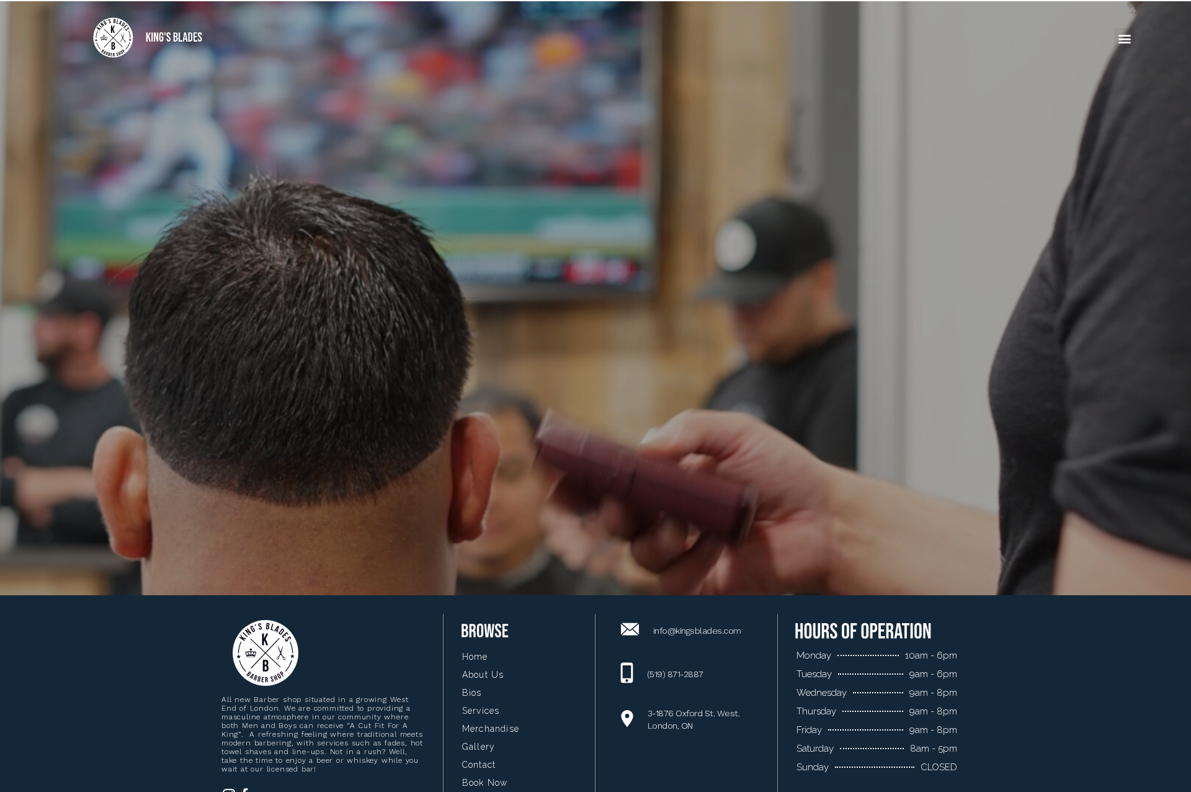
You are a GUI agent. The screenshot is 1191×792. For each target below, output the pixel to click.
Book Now (485, 783)
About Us (483, 675)
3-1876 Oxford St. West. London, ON (694, 719)
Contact (479, 765)
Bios (472, 693)
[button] (1124, 38)
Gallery (478, 747)
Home (475, 657)
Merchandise (490, 729)
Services (481, 711)
